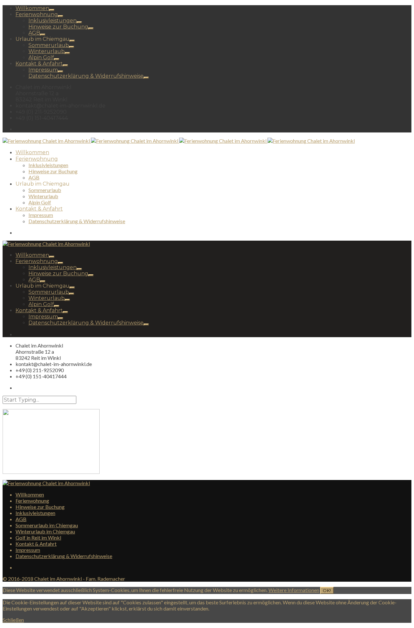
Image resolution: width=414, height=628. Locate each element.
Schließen (13, 620)
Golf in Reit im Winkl (38, 537)
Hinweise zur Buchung (58, 27)
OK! (327, 590)
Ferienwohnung (37, 14)
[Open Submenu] (51, 10)
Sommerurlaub (48, 45)
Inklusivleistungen (52, 20)
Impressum (43, 70)
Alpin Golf (41, 57)
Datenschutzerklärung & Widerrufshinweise (86, 76)
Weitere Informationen (293, 590)
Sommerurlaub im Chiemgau (47, 525)
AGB (34, 33)
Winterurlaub (46, 51)
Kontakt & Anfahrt (39, 64)
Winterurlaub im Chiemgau (45, 531)
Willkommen (32, 8)
